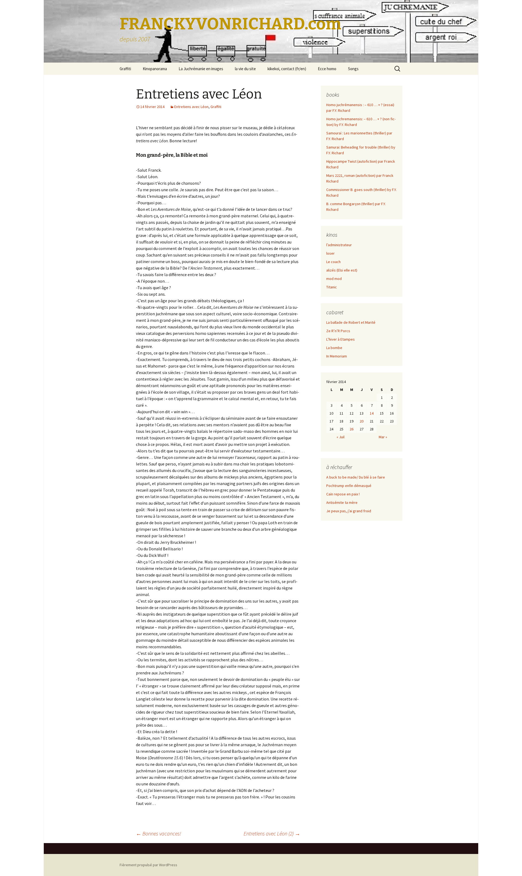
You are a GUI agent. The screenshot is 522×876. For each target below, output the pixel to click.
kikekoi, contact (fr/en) (287, 68)
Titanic (331, 287)
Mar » (383, 436)
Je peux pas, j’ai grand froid (348, 510)
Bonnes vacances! (158, 833)
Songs (353, 68)
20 (361, 421)
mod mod (334, 278)
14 (372, 413)
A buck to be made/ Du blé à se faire (355, 477)
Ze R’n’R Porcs (338, 330)
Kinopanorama (155, 68)
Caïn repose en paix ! (343, 494)
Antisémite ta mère (342, 502)
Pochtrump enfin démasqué (348, 485)
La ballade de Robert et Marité (350, 322)
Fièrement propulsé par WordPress (148, 864)
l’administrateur (339, 244)
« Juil (340, 436)
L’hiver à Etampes (340, 339)
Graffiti (125, 68)
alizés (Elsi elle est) (341, 270)
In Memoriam (336, 356)
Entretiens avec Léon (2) (272, 833)
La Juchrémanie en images (201, 68)
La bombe (334, 347)
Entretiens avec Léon (191, 106)
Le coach (333, 261)
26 (351, 429)
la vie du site (245, 68)
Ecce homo (327, 68)
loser (330, 253)
